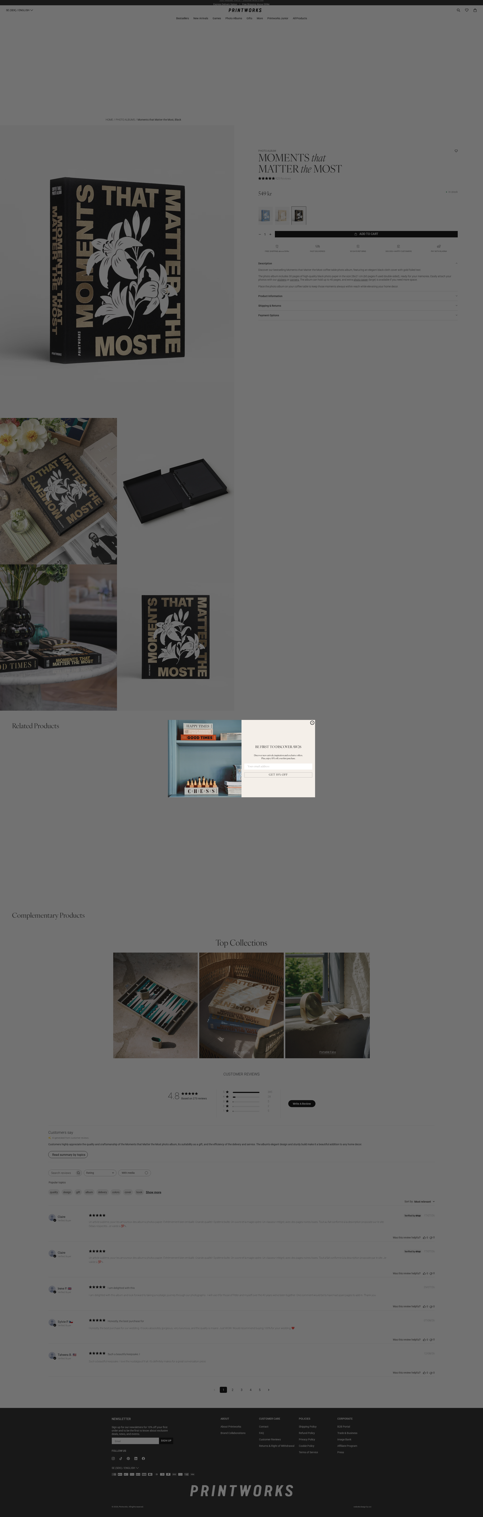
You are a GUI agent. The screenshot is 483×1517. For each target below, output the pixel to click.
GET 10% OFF (278, 775)
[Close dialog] (312, 723)
